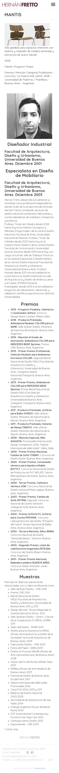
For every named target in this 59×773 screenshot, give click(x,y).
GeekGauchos (40, 768)
